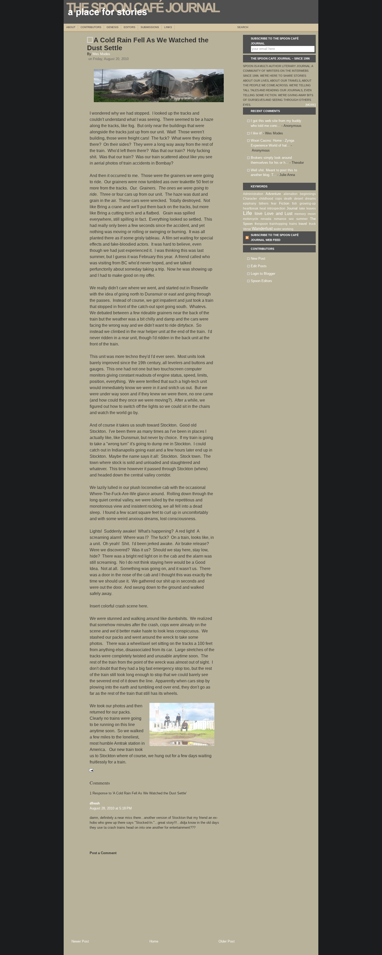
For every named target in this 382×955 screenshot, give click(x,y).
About (70, 27)
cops (278, 198)
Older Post (227, 941)
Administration (253, 194)
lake (302, 208)
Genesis (112, 27)
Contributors (91, 27)
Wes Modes (101, 54)
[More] (311, 104)
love (258, 213)
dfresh (95, 803)
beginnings (308, 194)
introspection (276, 208)
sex (291, 219)
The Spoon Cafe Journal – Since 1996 (280, 58)
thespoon (261, 224)
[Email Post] (90, 770)
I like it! (256, 133)
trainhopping (278, 224)
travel (303, 224)
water (277, 229)
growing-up (308, 203)
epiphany (249, 203)
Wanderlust (262, 228)
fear (273, 203)
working (287, 229)
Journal (292, 208)
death (288, 198)
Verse (247, 229)
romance (280, 219)
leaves (311, 208)
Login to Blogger (263, 274)
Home (153, 941)
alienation (291, 194)
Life (247, 213)
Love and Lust (279, 213)
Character (250, 198)
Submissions (150, 27)
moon (312, 214)
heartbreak (250, 208)
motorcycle (250, 219)
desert (298, 198)
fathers (263, 203)
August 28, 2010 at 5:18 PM (111, 808)
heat (263, 208)
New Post (258, 258)
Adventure (273, 194)
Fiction (284, 203)
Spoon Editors (261, 281)
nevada (266, 219)
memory (300, 214)
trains (293, 224)
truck (312, 224)
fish (294, 203)
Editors (129, 27)
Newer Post (80, 941)
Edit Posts (259, 266)
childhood (266, 198)
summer (302, 219)
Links (168, 27)
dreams (310, 198)
